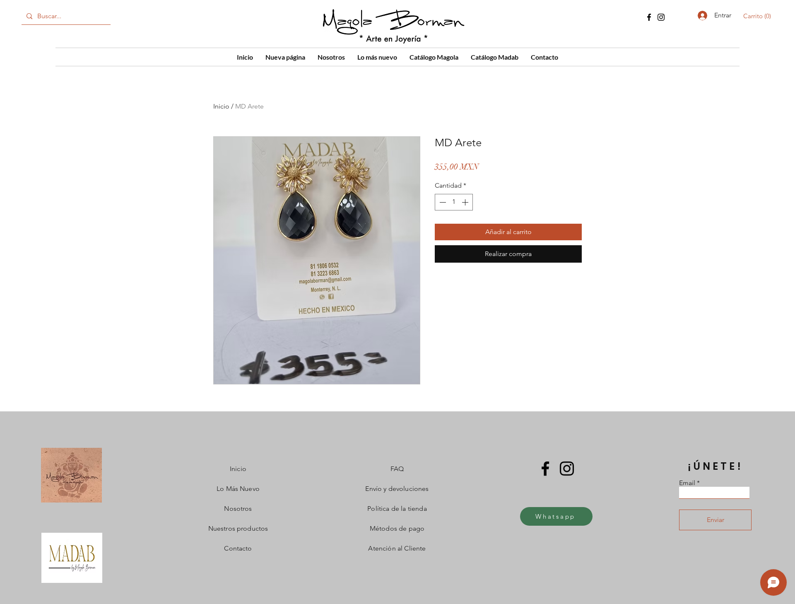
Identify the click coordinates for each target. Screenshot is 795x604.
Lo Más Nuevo (238, 489)
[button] (758, 16)
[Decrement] (442, 202)
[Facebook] (649, 17)
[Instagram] (661, 17)
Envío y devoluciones (397, 489)
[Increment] (466, 202)
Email (687, 483)
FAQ (397, 469)
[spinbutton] (454, 202)
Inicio (221, 106)
